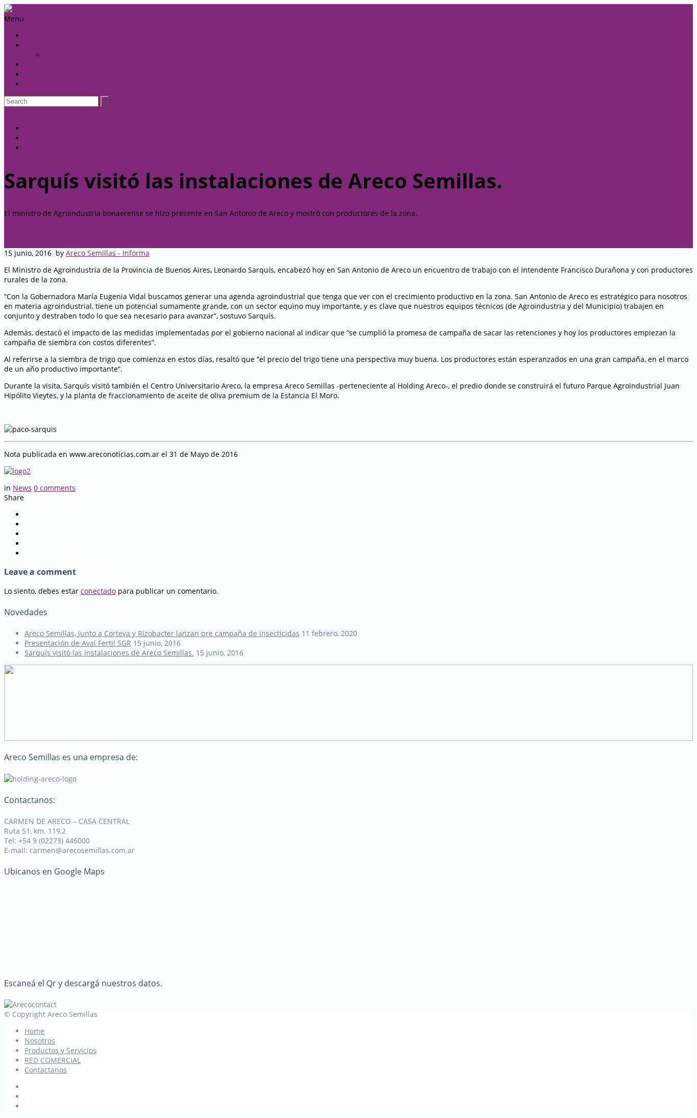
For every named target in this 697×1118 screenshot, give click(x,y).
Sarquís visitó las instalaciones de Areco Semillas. (109, 653)
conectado (98, 591)
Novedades (64, 55)
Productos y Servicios (60, 64)
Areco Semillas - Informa (108, 253)
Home (34, 35)
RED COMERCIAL (52, 74)
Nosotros (39, 45)
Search (16, 111)
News (22, 488)
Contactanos (45, 84)
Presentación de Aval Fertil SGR (77, 643)
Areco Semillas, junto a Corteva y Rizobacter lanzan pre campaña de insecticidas (162, 633)
